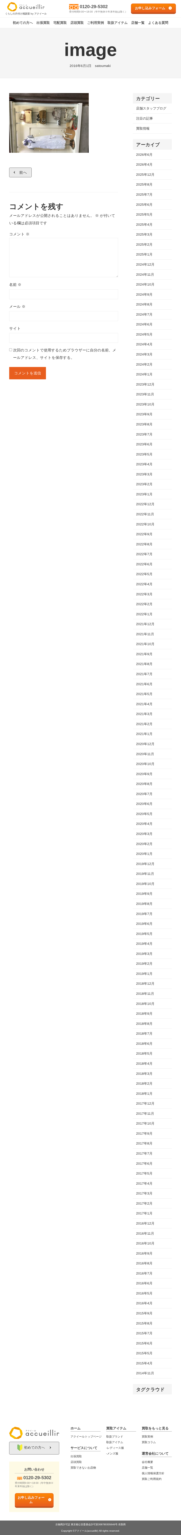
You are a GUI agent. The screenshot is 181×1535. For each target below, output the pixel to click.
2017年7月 (144, 1153)
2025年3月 (144, 234)
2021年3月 (144, 714)
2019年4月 (144, 944)
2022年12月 (145, 504)
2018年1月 (144, 1093)
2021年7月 (144, 674)
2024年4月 (144, 344)
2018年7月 (144, 1033)
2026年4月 (144, 164)
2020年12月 (145, 744)
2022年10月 (145, 524)
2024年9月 (144, 294)
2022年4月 (144, 584)
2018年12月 (145, 983)
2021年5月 (144, 694)
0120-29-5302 (94, 6)
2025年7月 (144, 194)
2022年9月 (144, 534)
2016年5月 (144, 1293)
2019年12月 (145, 864)
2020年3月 (144, 834)
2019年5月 (144, 934)
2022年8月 (144, 544)
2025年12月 (145, 174)
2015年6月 (144, 1343)
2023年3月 (144, 474)
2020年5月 (144, 814)
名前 (15, 285)
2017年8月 (144, 1143)
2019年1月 (144, 974)
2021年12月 (145, 624)
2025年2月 (144, 244)
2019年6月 (144, 924)
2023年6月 (144, 444)
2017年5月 (144, 1173)
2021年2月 (144, 724)
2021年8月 (144, 664)
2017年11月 (145, 1113)
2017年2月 (144, 1203)
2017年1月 (144, 1213)
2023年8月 (144, 424)
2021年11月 (145, 634)
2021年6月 (144, 684)
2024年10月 (145, 284)
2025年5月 (144, 214)
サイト (15, 328)
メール (17, 306)
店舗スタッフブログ (151, 108)
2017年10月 (145, 1123)
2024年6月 (144, 324)
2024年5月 (144, 334)
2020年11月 (145, 754)
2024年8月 (144, 304)
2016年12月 (145, 1223)
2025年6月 (144, 204)
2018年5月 (144, 1053)
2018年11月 (145, 993)
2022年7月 (144, 554)
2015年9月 (144, 1313)
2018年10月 (145, 1004)
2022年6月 (144, 564)
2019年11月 (145, 874)
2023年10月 (145, 404)
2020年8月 (144, 784)
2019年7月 (144, 914)
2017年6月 (144, 1163)
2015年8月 (144, 1323)
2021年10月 (145, 644)
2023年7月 (144, 434)
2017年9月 (144, 1133)
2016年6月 (144, 1283)
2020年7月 (144, 794)
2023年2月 (144, 484)
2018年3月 (144, 1073)
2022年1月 (144, 614)
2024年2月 (144, 364)
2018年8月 (144, 1024)
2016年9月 (144, 1253)
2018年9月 (144, 1013)
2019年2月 (144, 963)
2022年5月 (144, 574)
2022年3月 (144, 594)
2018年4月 (144, 1063)
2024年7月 (144, 314)
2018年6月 (144, 1043)
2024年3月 (144, 354)
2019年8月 (144, 904)
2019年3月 (144, 954)
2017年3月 (144, 1193)
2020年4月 (144, 824)
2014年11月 (145, 1373)
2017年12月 (145, 1103)
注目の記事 (144, 118)
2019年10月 (145, 884)
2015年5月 (144, 1353)
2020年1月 (144, 854)
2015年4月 (144, 1363)
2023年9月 (144, 414)
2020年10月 (145, 764)
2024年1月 (144, 374)
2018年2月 (144, 1083)
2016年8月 (144, 1263)
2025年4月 (144, 224)
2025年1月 (144, 254)
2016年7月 (144, 1273)
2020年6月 (144, 804)
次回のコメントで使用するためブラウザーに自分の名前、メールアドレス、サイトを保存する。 (64, 354)
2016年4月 (144, 1303)
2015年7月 (144, 1333)
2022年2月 (144, 604)
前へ (23, 172)
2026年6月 (144, 154)
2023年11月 (145, 394)
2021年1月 (144, 734)
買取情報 (143, 128)
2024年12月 (145, 264)
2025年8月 (144, 184)
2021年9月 (144, 654)
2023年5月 (144, 454)
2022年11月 (145, 514)
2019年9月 (144, 894)
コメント (19, 234)
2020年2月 (144, 844)
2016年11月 (145, 1233)
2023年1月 (144, 494)
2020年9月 (144, 774)
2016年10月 (145, 1243)
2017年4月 (144, 1183)
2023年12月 (145, 384)
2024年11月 (145, 274)
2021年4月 (144, 704)
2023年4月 (144, 464)
